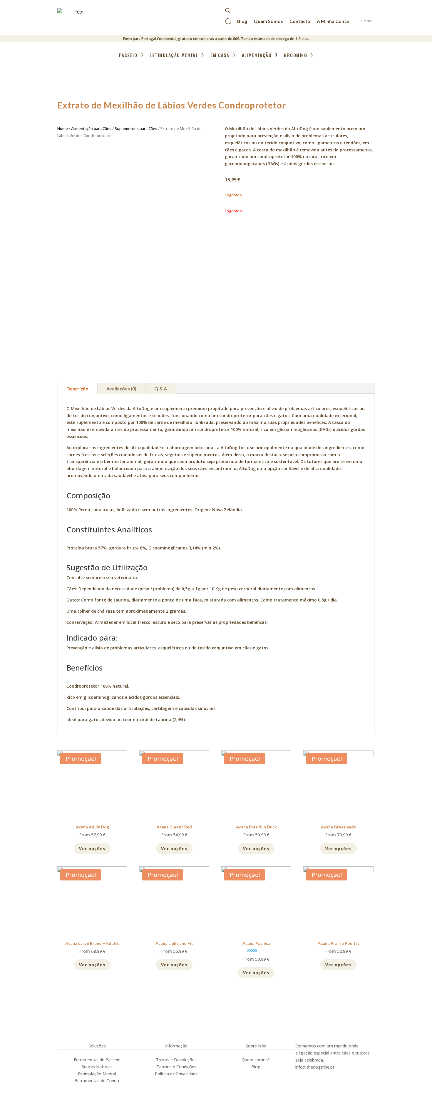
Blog (242, 21)
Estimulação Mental (174, 55)
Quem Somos (268, 21)
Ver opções (92, 848)
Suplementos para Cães (136, 128)
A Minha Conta (333, 21)
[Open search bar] (228, 10)
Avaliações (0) (121, 388)
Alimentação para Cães (91, 128)
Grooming (295, 55)
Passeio (128, 55)
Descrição (77, 388)
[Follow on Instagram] (300, 1075)
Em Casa (220, 55)
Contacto (299, 21)
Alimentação (257, 55)
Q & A (160, 388)
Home (62, 128)
